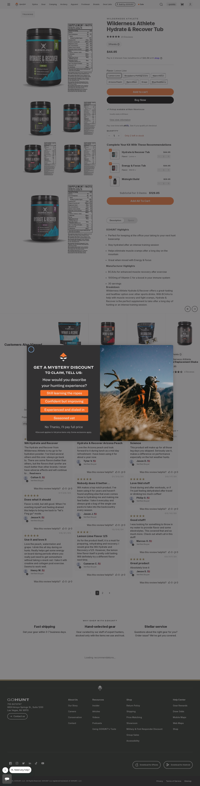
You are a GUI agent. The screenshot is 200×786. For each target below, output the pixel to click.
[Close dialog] (31, 349)
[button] (63, 394)
